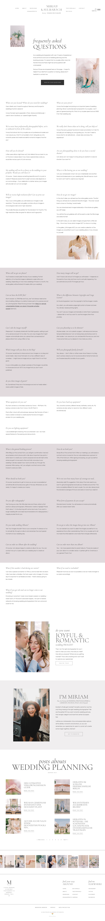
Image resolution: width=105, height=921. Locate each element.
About (24, 8)
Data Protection (64, 907)
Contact (82, 8)
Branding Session (41, 907)
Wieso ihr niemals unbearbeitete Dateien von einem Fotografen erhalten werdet (26, 306)
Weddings (33, 8)
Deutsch (69, 11)
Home (17, 8)
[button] (78, 247)
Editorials (75, 888)
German (75, 897)
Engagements (32, 11)
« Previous (41, 839)
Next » (66, 839)
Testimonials (71, 8)
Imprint (52, 907)
